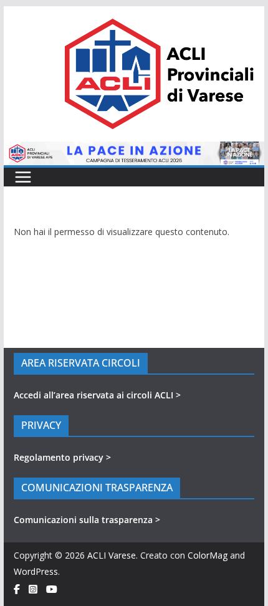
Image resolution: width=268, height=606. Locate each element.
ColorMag (207, 555)
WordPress (36, 571)
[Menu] (23, 177)
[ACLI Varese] (134, 149)
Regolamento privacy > (62, 457)
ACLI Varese (111, 555)
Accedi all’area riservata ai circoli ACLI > (97, 395)
